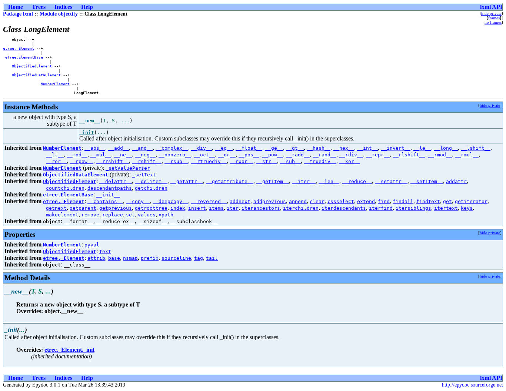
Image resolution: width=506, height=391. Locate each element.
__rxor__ (241, 161)
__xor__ (349, 161)
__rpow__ (81, 161)
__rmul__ (467, 155)
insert (197, 208)
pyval (91, 245)
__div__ (201, 148)
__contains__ (105, 201)
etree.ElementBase (24, 57)
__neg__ (145, 155)
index (177, 208)
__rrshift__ (112, 161)
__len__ (329, 181)
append (298, 201)
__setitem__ (426, 181)
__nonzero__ (175, 155)
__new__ (89, 120)
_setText (144, 175)
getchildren (151, 188)
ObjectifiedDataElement (36, 75)
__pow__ (272, 155)
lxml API (491, 7)
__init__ (108, 195)
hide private (491, 13)
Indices (63, 7)
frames (494, 18)
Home (15, 7)
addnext (240, 201)
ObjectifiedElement (32, 66)
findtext (428, 201)
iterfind (381, 208)
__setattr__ (391, 181)
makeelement (62, 215)
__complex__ (172, 148)
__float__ (249, 148)
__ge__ (274, 148)
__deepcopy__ (170, 201)
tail (212, 258)
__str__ (266, 161)
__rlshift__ (409, 155)
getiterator (471, 201)
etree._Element (18, 48)
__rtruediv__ (209, 161)
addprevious (269, 201)
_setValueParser (128, 168)
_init (86, 132)
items (216, 208)
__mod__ (77, 155)
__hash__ (318, 148)
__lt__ (55, 155)
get (447, 201)
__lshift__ (475, 148)
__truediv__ (320, 161)
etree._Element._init (69, 350)
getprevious (115, 208)
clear (317, 201)
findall (403, 201)
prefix (150, 258)
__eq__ (224, 148)
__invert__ (395, 148)
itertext (446, 208)
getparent (83, 208)
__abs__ (94, 148)
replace (112, 215)
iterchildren (301, 208)
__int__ (367, 148)
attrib (96, 258)
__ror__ (56, 161)
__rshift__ (147, 161)
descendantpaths (109, 188)
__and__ (142, 148)
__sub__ (290, 161)
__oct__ (204, 155)
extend (366, 201)
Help (87, 7)
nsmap (130, 258)
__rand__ (324, 155)
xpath (166, 215)
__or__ (227, 155)
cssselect (340, 201)
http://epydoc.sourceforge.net (472, 385)
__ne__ (123, 155)
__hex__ (343, 148)
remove (90, 215)
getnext (56, 208)
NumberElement (55, 84)
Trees (39, 7)
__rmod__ (440, 155)
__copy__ (138, 201)
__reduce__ (357, 181)
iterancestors (261, 208)
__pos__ (249, 155)
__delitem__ (151, 181)
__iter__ (304, 181)
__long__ (446, 148)
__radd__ (298, 155)
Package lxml (18, 14)
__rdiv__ (351, 155)
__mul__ (100, 155)
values (147, 215)
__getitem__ (272, 181)
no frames (493, 22)
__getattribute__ (229, 181)
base (114, 258)
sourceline (176, 258)
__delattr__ (115, 181)
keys (467, 208)
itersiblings (413, 208)
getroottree (151, 208)
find (384, 201)
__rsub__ (176, 161)
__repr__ (378, 155)
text (105, 251)
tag (198, 258)
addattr (456, 181)
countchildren (65, 188)
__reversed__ (209, 201)
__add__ (118, 148)
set (130, 215)
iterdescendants (344, 208)
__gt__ (295, 148)
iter (233, 208)
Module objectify (59, 14)
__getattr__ (186, 181)
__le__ (422, 148)
